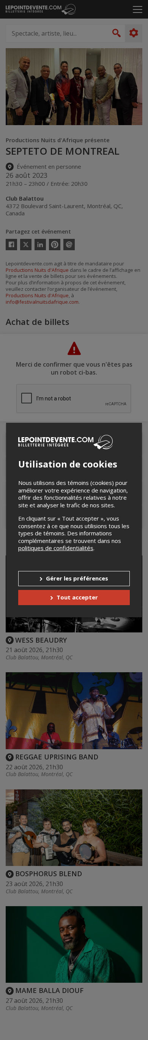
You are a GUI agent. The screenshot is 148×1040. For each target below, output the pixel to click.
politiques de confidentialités (55, 548)
